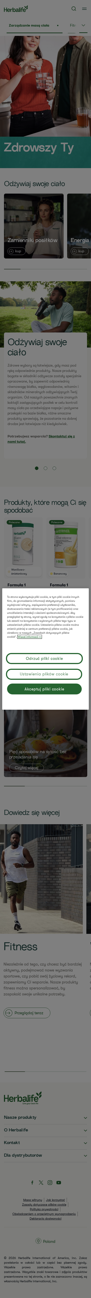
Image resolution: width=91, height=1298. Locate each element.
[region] (45, 649)
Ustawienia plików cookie (44, 674)
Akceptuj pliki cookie (44, 689)
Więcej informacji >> (30, 636)
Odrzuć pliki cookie (44, 658)
